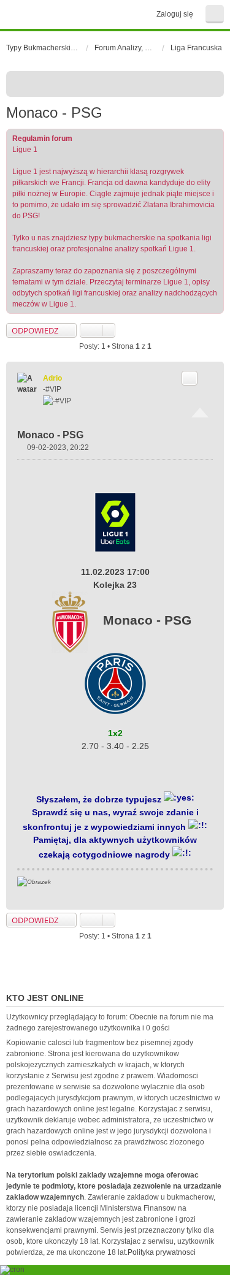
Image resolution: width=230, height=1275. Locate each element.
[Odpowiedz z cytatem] (189, 378)
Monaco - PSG (54, 112)
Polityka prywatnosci (162, 1252)
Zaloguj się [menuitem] (174, 14)
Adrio (52, 378)
